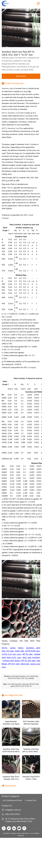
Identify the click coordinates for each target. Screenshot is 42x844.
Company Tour (31, 800)
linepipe (32, 367)
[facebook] (4, 828)
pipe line (22, 153)
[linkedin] (14, 828)
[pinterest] (24, 828)
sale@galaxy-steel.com (13, 810)
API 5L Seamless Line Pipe (12, 128)
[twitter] (9, 828)
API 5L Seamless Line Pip (12, 113)
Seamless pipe (7, 88)
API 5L (10, 188)
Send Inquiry (21, 76)
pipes (34, 150)
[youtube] (19, 828)
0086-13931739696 (12, 814)
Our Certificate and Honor (12, 800)
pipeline (5, 197)
